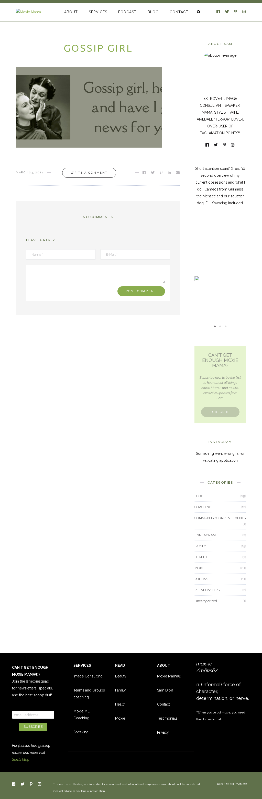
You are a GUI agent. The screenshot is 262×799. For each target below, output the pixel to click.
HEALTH (200, 557)
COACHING (202, 507)
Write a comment (89, 172)
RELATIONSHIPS (207, 590)
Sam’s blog (20, 759)
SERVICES (98, 12)
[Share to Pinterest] (161, 173)
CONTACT (179, 12)
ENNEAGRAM (205, 535)
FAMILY (200, 546)
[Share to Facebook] (144, 173)
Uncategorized (205, 601)
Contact (163, 704)
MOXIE (220, 282)
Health (120, 704)
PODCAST (127, 12)
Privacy (163, 732)
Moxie (120, 718)
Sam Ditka (165, 690)
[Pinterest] (236, 12)
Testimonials (167, 718)
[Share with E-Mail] (178, 173)
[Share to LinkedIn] (170, 173)
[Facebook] (218, 12)
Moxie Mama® (169, 676)
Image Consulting (88, 676)
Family (120, 690)
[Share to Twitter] (153, 173)
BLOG (153, 12)
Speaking (81, 732)
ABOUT (71, 12)
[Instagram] (244, 12)
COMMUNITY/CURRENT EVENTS (220, 518)
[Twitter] (227, 12)
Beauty (120, 676)
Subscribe (220, 412)
